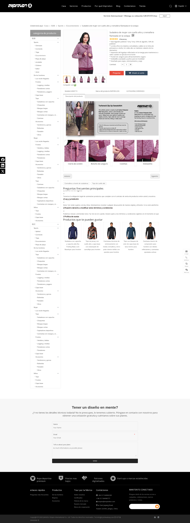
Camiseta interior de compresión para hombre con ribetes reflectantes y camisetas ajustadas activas (130, 246)
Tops (37, 98)
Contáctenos (130, 6)
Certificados (78, 498)
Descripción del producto (74, 96)
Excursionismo (41, 55)
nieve (37, 72)
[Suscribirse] (157, 506)
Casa (64, 6)
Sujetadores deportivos (45, 201)
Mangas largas (42, 108)
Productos (86, 6)
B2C (34, 224)
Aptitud (38, 231)
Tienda (142, 6)
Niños (36, 207)
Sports (36, 42)
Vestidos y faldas (43, 148)
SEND (95, 461)
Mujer (36, 138)
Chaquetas (41, 105)
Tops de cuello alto (98, 183)
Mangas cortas (42, 112)
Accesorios (39, 121)
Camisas (40, 118)
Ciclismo (38, 65)
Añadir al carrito (138, 73)
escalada (39, 62)
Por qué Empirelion (103, 6)
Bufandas (40, 128)
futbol (37, 69)
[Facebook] (2, 159)
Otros (39, 135)
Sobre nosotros (79, 495)
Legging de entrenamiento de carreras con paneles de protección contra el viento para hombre (150, 246)
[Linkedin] (2, 165)
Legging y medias (43, 85)
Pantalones (41, 158)
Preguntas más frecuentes (39, 495)
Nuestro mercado (80, 504)
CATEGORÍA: (130, 91)
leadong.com (109, 517)
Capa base (39, 95)
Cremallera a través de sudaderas (76, 183)
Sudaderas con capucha (45, 102)
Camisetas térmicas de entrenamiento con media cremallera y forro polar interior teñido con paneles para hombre (92, 246)
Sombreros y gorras (44, 125)
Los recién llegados (42, 78)
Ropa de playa (41, 59)
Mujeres (55, 498)
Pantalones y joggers (44, 92)
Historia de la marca (81, 501)
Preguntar (117, 73)
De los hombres (39, 75)
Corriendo (39, 49)
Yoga (37, 52)
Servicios (74, 6)
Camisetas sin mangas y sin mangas (49, 115)
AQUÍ (165, 16)
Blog (118, 6)
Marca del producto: (103, 91)
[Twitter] (2, 171)
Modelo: (68, 91)
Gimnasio (39, 45)
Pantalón (40, 131)
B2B (33, 38)
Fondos (38, 82)
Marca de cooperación (82, 507)
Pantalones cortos (43, 88)
